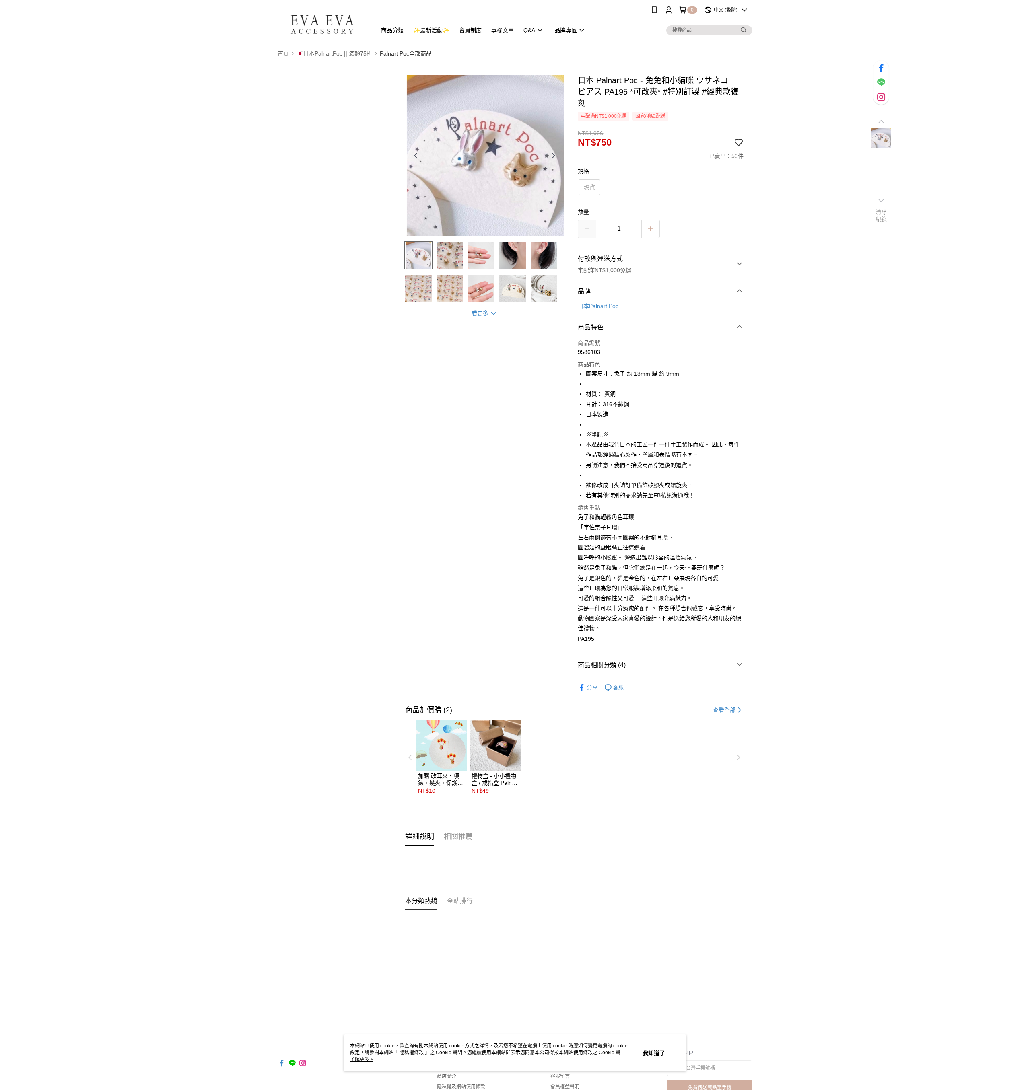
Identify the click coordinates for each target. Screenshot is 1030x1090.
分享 (592, 687)
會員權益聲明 (564, 1087)
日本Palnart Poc (598, 306)
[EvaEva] (322, 21)
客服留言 (560, 1076)
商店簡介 (446, 1076)
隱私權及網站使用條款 (461, 1087)
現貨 (589, 187)
